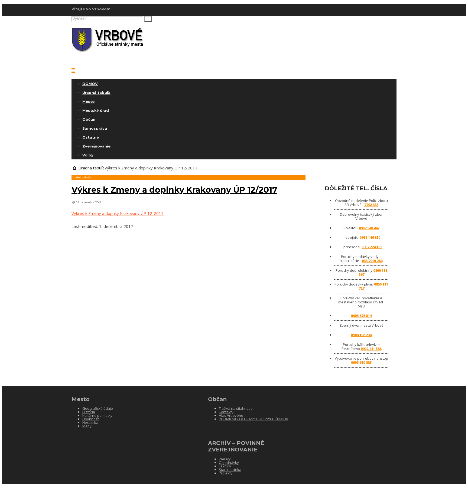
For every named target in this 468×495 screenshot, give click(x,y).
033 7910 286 (372, 260)
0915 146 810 (370, 237)
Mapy (87, 426)
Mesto (88, 101)
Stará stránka (230, 469)
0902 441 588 (371, 348)
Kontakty (226, 411)
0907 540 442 (369, 227)
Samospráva (94, 128)
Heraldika (90, 422)
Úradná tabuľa (96, 92)
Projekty (225, 473)
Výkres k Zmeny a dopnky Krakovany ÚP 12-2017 (118, 213)
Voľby (87, 155)
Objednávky (229, 462)
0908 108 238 (361, 334)
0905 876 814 (361, 315)
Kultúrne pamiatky (97, 415)
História (88, 411)
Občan (88, 119)
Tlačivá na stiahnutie (236, 408)
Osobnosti (90, 419)
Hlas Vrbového (231, 415)
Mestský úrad (95, 110)
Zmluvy (225, 459)
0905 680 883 (361, 362)
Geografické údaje (97, 408)
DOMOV (90, 83)
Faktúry (225, 466)
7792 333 (371, 204)
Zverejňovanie (96, 146)
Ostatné (90, 137)
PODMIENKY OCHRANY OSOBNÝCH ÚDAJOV (253, 419)
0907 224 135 (372, 246)
